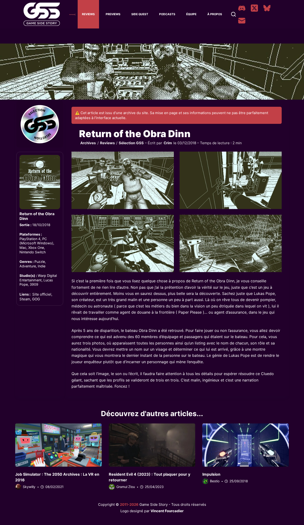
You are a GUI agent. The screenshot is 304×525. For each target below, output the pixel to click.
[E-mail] (241, 20)
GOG (36, 299)
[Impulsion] (245, 445)
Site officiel (41, 294)
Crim (168, 143)
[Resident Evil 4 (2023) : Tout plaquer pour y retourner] (152, 445)
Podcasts (167, 14)
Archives (88, 143)
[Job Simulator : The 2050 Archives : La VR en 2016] (58, 445)
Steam (24, 299)
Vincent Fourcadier (167, 511)
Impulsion (211, 474)
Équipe (191, 14)
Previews (113, 14)
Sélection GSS (131, 143)
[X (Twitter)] (254, 8)
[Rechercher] (233, 14)
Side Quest (139, 14)
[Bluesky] (267, 8)
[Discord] (241, 8)
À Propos (214, 14)
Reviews (88, 14)
